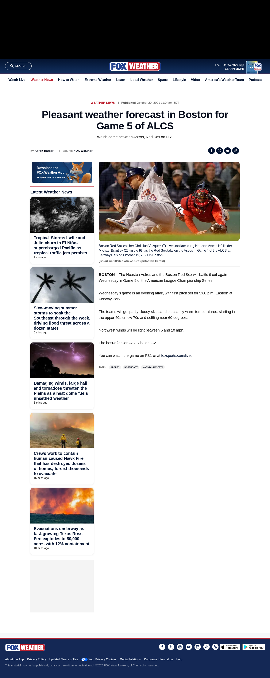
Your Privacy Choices (102, 659)
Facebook (211, 150)
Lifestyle (179, 80)
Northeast (131, 367)
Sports (115, 367)
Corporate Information (158, 659)
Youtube (189, 647)
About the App (14, 659)
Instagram (180, 647)
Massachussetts (153, 367)
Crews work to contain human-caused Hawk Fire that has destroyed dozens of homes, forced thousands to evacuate (61, 463)
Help (179, 659)
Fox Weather (135, 66)
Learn (120, 80)
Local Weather (141, 80)
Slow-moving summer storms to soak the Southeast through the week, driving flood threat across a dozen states (62, 318)
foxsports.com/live (176, 355)
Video (195, 80)
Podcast (255, 80)
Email (227, 150)
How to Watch (68, 80)
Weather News (42, 80)
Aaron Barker (44, 150)
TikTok (206, 647)
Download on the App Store (230, 647)
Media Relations (130, 659)
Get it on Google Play (253, 647)
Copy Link (235, 150)
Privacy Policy (36, 659)
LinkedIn (197, 647)
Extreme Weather (98, 80)
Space (163, 80)
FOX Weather (83, 150)
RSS (215, 647)
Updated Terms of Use (63, 659)
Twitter (219, 150)
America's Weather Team (224, 80)
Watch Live (17, 80)
